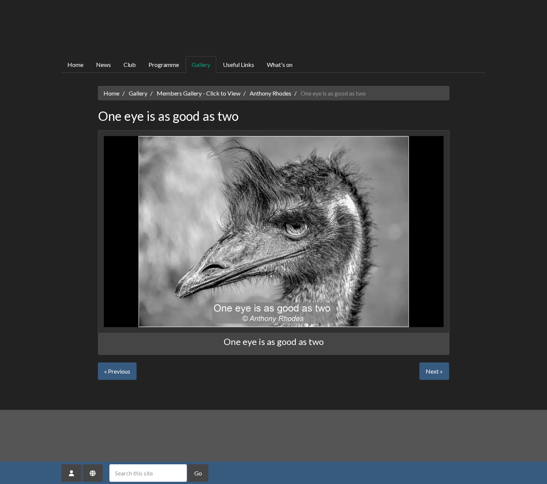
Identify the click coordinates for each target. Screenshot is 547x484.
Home (75, 64)
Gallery (201, 64)
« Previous (117, 371)
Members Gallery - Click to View (198, 93)
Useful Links (238, 64)
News (103, 64)
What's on (279, 64)
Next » (434, 371)
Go (198, 473)
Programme (163, 64)
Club (130, 64)
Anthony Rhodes (270, 93)
